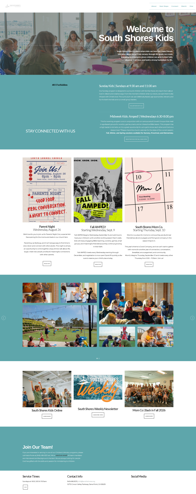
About (154, 6)
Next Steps (164, 6)
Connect (175, 6)
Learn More (47, 416)
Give (191, 6)
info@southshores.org (86, 481)
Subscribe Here (98, 415)
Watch (184, 6)
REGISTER (47, 263)
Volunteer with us (136, 106)
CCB (25, 487)
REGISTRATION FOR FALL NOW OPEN (136, 139)
